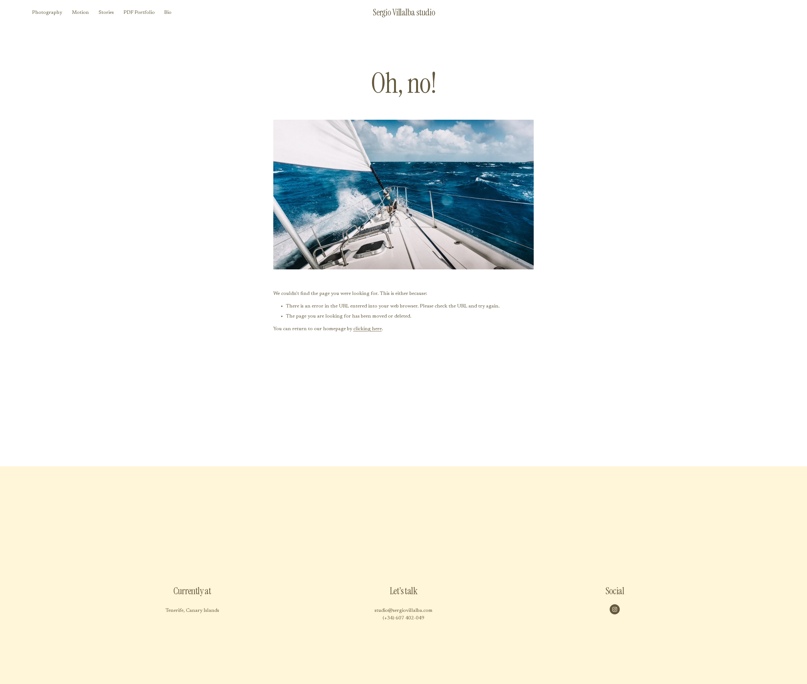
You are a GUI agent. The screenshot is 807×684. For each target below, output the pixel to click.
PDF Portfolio (139, 12)
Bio (167, 12)
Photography (47, 12)
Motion (80, 12)
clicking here (367, 328)
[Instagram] (615, 609)
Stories (106, 12)
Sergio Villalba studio (404, 12)
